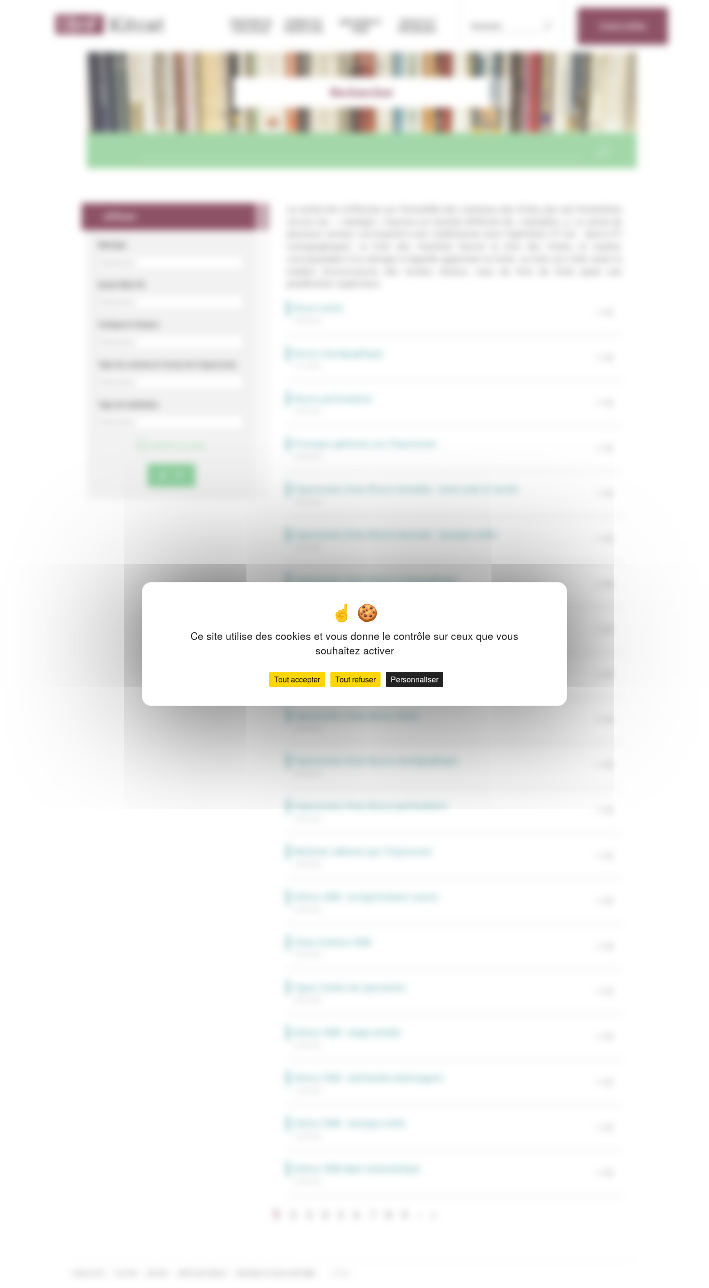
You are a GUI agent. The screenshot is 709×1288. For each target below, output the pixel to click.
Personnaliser (414, 679)
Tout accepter (297, 679)
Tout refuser (355, 679)
